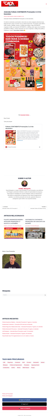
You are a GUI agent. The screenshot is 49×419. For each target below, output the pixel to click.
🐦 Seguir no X (24, 404)
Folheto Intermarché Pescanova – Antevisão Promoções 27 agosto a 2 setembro (20, 329)
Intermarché (36, 362)
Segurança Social (35, 364)
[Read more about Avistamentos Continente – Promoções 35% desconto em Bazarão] (35, 233)
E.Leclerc (29, 362)
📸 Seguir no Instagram (24, 408)
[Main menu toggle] (46, 4)
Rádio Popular (26, 367)
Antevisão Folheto (24, 115)
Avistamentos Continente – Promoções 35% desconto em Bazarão (35, 221)
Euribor (13, 367)
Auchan (42, 362)
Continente (17, 362)
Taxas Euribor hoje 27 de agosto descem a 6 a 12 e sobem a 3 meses (18, 335)
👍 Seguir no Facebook (24, 399)
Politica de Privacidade (7, 393)
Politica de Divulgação (7, 395)
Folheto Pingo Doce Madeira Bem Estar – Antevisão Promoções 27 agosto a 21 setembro (22, 326)
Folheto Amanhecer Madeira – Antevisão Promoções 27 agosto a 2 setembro (14, 221)
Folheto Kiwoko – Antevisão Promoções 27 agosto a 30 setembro (17, 333)
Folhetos (5, 225)
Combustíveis (6, 367)
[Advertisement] (24, 101)
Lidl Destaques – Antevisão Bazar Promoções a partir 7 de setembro (17, 331)
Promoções (26, 364)
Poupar (33, 367)
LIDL (4, 362)
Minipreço (5, 364)
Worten (18, 367)
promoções (10, 225)
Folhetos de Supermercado (16, 364)
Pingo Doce (10, 362)
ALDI (23, 362)
